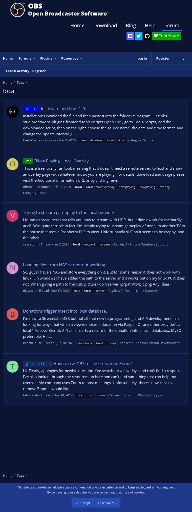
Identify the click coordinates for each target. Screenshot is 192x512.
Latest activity (17, 71)
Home (77, 25)
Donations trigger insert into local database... (66, 311)
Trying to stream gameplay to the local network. (69, 212)
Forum (172, 25)
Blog (131, 25)
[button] (35, 58)
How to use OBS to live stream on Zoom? (78, 363)
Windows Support (154, 244)
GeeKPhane (31, 140)
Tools (42, 192)
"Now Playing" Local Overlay (56, 161)
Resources (69, 58)
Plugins (46, 58)
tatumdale (30, 395)
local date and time (51, 108)
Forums (25, 58)
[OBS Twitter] (138, 36)
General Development (163, 343)
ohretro (28, 186)
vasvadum (30, 244)
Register (39, 71)
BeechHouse (32, 343)
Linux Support (146, 290)
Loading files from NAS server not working (64, 265)
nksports (29, 290)
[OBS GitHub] (147, 36)
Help (150, 25)
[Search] (182, 58)
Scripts (148, 140)
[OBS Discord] (130, 36)
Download (105, 25)
